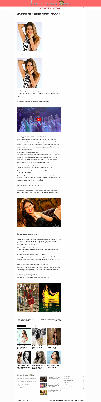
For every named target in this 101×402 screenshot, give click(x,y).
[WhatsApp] (27, 18)
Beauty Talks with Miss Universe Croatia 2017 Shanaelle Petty (22, 347)
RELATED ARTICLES (21, 326)
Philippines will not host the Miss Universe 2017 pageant (54, 378)
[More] (31, 18)
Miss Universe (66, 378)
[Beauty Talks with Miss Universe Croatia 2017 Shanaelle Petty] (24, 336)
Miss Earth (66, 389)
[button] (83, 8)
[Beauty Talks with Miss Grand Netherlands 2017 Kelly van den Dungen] (39, 336)
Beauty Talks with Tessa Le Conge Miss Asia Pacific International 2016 (38, 367)
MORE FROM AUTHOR (31, 326)
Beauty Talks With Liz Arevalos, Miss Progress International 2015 (25, 319)
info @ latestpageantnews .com (28, 390)
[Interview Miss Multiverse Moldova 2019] (43, 392)
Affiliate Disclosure (68, 400)
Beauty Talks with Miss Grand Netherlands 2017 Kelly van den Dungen (37, 347)
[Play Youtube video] (39, 119)
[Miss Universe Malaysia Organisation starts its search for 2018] (43, 385)
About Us (77, 400)
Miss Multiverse (67, 376)
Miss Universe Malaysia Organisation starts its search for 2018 (53, 385)
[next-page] (60, 326)
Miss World (66, 384)
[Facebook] (18, 18)
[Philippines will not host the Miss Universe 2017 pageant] (43, 379)
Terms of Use (52, 400)
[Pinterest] (24, 18)
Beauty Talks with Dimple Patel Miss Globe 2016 (53, 366)
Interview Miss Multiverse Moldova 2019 (54, 391)
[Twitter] (21, 18)
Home (18, 11)
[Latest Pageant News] (50, 3)
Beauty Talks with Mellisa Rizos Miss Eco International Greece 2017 (23, 367)
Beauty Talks (56, 8)
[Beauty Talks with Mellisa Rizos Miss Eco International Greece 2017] (24, 357)
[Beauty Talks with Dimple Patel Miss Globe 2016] (54, 357)
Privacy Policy (59, 400)
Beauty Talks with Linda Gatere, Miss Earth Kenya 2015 (51, 319)
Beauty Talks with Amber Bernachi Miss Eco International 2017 (53, 347)
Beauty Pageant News (45, 8)
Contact (82, 400)
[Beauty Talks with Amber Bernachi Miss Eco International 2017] (54, 336)
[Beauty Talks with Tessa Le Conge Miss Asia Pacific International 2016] (39, 357)
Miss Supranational (68, 387)
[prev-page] (58, 326)
